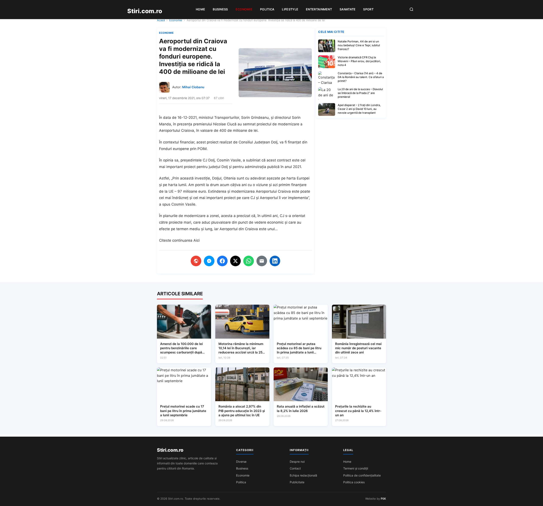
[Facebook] (222, 261)
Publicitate (297, 482)
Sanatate (347, 9)
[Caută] (411, 9)
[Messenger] (209, 261)
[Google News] (196, 261)
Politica (267, 9)
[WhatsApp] (248, 261)
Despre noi (297, 461)
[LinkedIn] (275, 261)
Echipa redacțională (303, 475)
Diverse (241, 461)
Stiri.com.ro (170, 450)
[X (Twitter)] (235, 261)
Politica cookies (354, 482)
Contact (295, 468)
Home (200, 9)
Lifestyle (290, 9)
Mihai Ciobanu (193, 87)
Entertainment (319, 9)
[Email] (261, 261)
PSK (383, 498)
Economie (244, 9)
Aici (196, 240)
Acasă (161, 20)
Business (220, 9)
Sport (368, 9)
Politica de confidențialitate (362, 475)
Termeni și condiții (355, 468)
